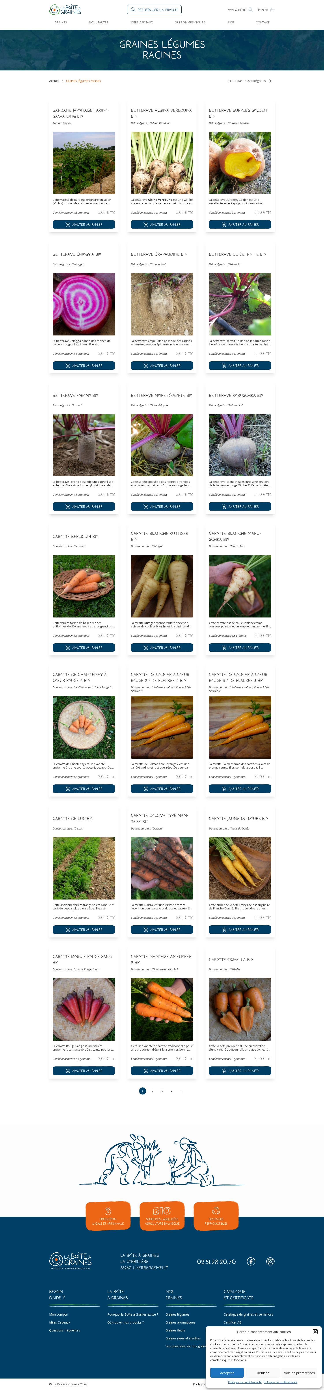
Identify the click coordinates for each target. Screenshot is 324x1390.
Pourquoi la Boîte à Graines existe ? (132, 1314)
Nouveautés (98, 22)
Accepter (227, 1373)
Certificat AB (233, 1322)
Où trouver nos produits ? (125, 1322)
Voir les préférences (299, 1373)
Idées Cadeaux (141, 22)
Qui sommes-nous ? (190, 22)
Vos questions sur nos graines (187, 1346)
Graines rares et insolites (183, 1338)
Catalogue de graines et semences (248, 1314)
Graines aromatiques (180, 1322)
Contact (263, 22)
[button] (315, 1331)
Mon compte (58, 1314)
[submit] (84, 224)
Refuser (263, 1373)
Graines (60, 22)
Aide (230, 22)
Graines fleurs (175, 1330)
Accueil (54, 81)
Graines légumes (177, 1314)
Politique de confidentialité (245, 1382)
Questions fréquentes (64, 1330)
